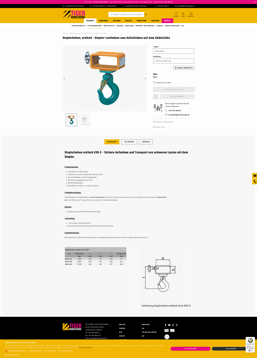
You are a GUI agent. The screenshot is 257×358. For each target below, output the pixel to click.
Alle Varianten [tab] (129, 142)
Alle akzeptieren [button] (190, 348)
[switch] (250, 350)
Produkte (90, 20)
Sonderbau (103, 20)
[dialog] (128, 348)
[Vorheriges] (64, 78)
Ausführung (157, 56)
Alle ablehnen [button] (231, 348)
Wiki (120, 332)
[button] (85, 354)
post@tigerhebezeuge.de (185, 6)
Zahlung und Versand (149, 332)
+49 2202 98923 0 (163, 6)
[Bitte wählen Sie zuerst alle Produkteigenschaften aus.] (155, 96)
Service (128, 20)
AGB (143, 336)
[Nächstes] (145, 78)
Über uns (122, 325)
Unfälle (167, 20)
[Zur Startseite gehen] (74, 14)
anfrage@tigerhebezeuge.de (179, 115)
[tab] (111, 141)
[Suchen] (146, 14)
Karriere (122, 328)
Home (64, 33)
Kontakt (122, 336)
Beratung (155, 20)
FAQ (143, 328)
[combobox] (126, 14)
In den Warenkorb (177, 96)
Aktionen (116, 20)
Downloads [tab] (146, 142)
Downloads (146, 325)
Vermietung (142, 20)
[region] (106, 85)
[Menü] (254, 338)
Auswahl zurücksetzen (185, 68)
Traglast (156, 47)
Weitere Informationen (85, 347)
